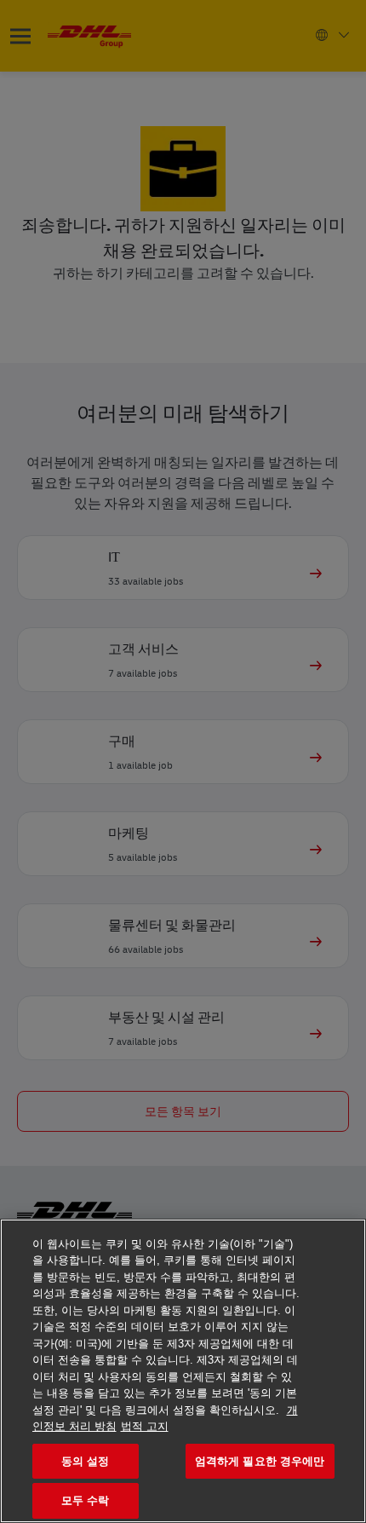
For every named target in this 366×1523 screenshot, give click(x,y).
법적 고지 (145, 1426)
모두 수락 (85, 1500)
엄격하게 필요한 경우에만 (260, 1461)
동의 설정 (85, 1461)
